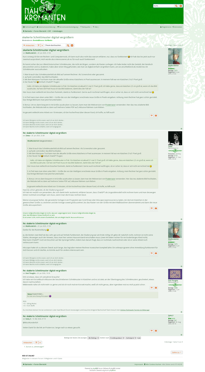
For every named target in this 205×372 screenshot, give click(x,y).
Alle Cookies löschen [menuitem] (153, 364)
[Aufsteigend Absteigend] (131, 338)
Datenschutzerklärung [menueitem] (46, 27)
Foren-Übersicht (40, 31)
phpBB (95, 368)
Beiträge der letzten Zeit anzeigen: (76, 338)
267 (175, 320)
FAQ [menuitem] (96, 27)
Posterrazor (110, 104)
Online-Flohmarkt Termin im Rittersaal (134, 310)
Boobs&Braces (38, 40)
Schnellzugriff (30, 27)
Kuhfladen (48, 40)
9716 (176, 156)
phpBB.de (112, 370)
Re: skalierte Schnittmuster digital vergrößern (45, 132)
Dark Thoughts (173, 281)
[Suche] (176, 6)
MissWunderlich (173, 65)
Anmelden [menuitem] (178, 27)
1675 (176, 70)
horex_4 (170, 315)
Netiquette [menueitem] (86, 27)
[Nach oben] (181, 128)
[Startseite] (45, 1)
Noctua (29, 294)
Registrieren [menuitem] (166, 27)
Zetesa (170, 146)
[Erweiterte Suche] (181, 6)
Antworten (29, 45)
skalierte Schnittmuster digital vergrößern (47, 37)
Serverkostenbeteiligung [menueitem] (68, 27)
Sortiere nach (104, 338)
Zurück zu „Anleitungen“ (34, 347)
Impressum (139, 364)
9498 (176, 288)
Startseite (28, 31)
